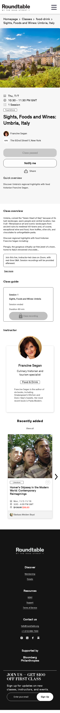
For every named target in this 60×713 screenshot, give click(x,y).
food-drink (43, 19)
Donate (30, 579)
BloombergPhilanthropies (30, 659)
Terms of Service (30, 608)
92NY (30, 597)
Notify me (30, 163)
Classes (27, 19)
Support (30, 602)
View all (30, 428)
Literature (17, 482)
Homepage (10, 19)
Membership (30, 574)
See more (8, 271)
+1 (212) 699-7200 (30, 631)
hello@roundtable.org (30, 626)
